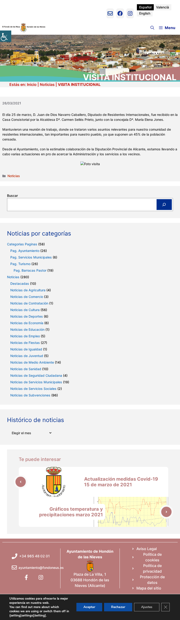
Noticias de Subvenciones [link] (30, 395)
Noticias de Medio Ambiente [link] (32, 362)
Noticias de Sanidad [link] (25, 369)
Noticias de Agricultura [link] (27, 290)
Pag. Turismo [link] (20, 264)
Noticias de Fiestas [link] (25, 343)
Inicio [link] (32, 84)
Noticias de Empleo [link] (25, 336)
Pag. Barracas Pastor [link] (30, 270)
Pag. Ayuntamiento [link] (24, 251)
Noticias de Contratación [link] (29, 303)
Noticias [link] (47, 84)
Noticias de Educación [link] (27, 329)
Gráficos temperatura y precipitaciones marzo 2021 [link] (71, 511)
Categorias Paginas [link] (22, 244)
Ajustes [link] (146, 607)
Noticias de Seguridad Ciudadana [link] (36, 375)
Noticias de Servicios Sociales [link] (33, 389)
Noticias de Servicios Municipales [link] (36, 382)
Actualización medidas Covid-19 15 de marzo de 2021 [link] (121, 481)
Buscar (12, 196)
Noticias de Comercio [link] (26, 297)
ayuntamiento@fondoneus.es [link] (41, 568)
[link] (5, 36)
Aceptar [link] (89, 607)
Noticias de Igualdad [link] (26, 349)
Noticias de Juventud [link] (26, 356)
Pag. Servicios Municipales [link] (31, 257)
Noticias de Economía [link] (26, 323)
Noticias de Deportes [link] (26, 316)
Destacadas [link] (19, 283)
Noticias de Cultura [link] (25, 310)
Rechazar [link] (118, 607)
